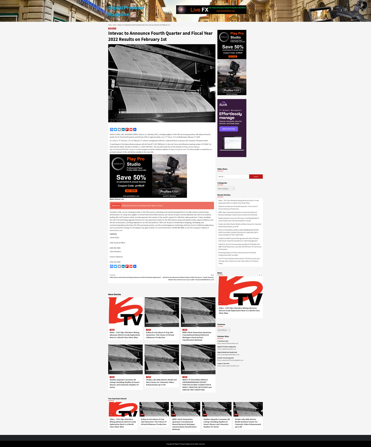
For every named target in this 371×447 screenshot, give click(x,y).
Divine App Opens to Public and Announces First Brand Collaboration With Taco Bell (237, 254)
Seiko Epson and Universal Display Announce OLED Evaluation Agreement (135, 276)
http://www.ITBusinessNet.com (227, 343)
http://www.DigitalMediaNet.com (228, 355)
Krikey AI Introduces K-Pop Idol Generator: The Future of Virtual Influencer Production (160, 335)
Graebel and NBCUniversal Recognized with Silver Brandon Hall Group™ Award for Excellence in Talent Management (238, 239)
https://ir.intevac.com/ (178, 149)
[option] (240, 298)
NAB (110, 28)
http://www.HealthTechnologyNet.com (230, 360)
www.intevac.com (116, 230)
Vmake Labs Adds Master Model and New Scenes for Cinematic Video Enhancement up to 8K (161, 382)
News (114, 28)
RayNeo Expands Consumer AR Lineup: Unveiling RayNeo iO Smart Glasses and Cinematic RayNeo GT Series (125, 383)
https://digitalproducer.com (226, 349)
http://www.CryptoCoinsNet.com (228, 366)
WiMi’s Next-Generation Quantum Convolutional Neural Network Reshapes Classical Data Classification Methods (196, 336)
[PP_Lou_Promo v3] (148, 176)
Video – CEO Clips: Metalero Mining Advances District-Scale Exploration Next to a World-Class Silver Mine (125, 335)
